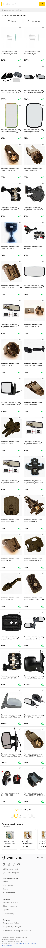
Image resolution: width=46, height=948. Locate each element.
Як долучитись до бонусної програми (17, 930)
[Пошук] (42, 4)
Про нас (6, 881)
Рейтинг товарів (9, 893)
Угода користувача (22, 937)
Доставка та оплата (10, 902)
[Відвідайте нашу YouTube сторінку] (18, 864)
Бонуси (5, 889)
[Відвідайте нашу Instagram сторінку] (8, 864)
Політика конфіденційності (11, 940)
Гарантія (6, 910)
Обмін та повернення (11, 906)
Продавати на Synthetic (11, 923)
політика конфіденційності (21, 944)
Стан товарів (8, 885)
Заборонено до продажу (12, 927)
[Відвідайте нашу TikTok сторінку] (13, 864)
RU (42, 857)
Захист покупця (8, 913)
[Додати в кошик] (19, 60)
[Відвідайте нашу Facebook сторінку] (3, 864)
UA (38, 857)
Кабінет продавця (12, 873)
